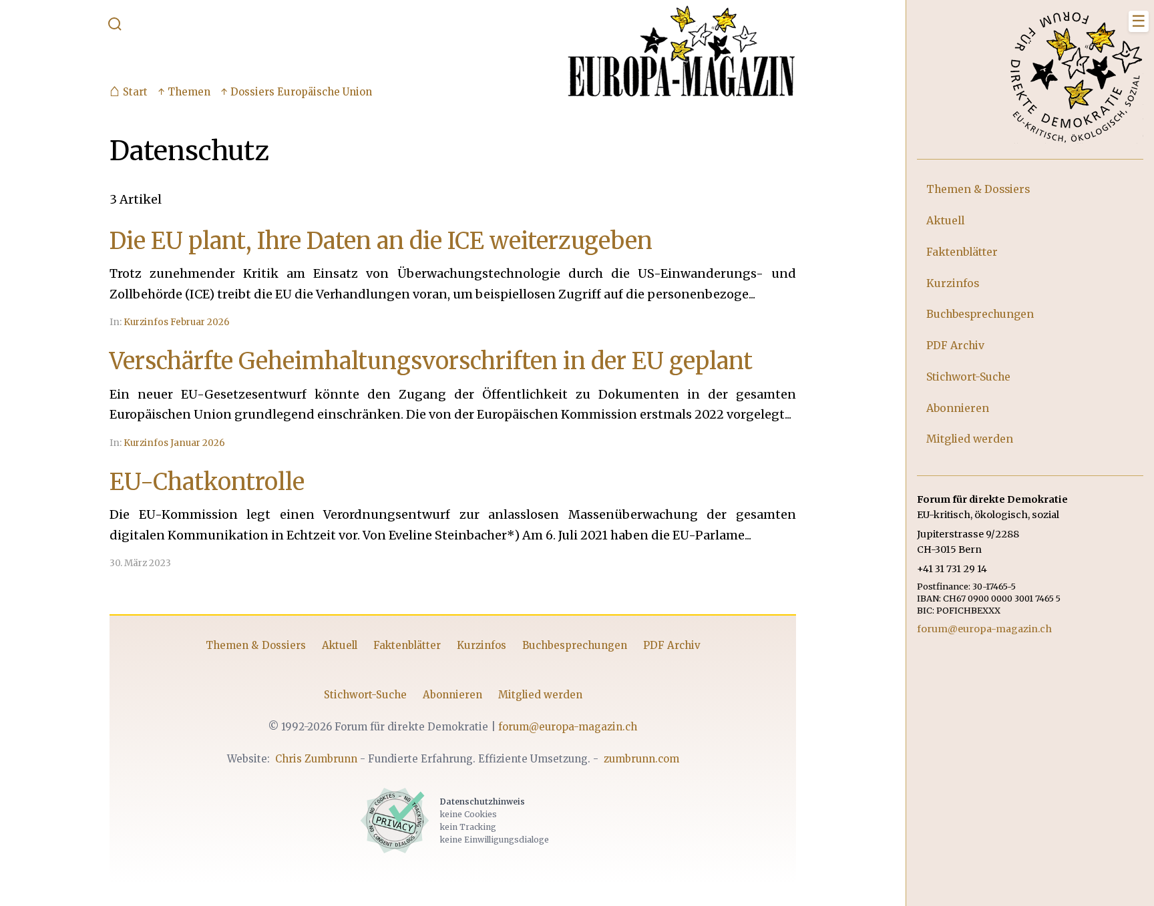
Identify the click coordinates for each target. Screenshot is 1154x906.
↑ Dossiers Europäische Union (296, 91)
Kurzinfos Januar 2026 (174, 443)
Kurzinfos (481, 645)
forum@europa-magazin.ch (567, 726)
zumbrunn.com (641, 758)
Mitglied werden (540, 694)
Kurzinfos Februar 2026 (177, 322)
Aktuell (339, 645)
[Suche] (115, 26)
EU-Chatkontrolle (207, 481)
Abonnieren (452, 694)
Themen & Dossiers (256, 645)
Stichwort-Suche (365, 694)
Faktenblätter (407, 645)
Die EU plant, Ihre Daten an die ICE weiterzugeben (381, 240)
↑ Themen (184, 91)
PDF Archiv (672, 645)
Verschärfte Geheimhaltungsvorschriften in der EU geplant (431, 361)
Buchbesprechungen (574, 645)
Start (129, 92)
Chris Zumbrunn (316, 758)
